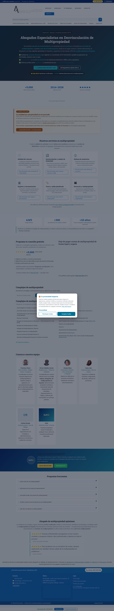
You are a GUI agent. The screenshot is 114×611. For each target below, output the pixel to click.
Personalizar (43, 310)
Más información (66, 306)
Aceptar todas (66, 314)
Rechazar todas (47, 314)
